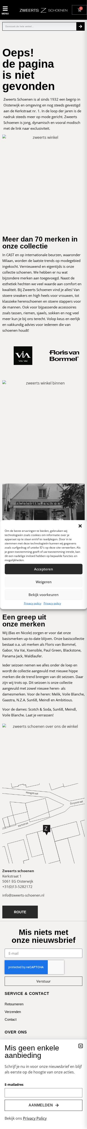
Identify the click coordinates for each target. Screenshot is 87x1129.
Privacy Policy (35, 1118)
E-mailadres (14, 1085)
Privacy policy (32, 603)
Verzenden (13, 1012)
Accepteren (43, 569)
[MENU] (5, 8)
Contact (10, 1019)
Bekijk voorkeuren (43, 594)
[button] (80, 525)
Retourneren (14, 1004)
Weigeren (44, 581)
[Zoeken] (80, 26)
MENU (5, 13)
